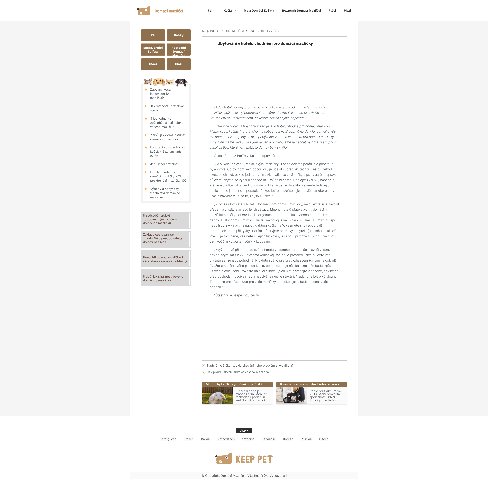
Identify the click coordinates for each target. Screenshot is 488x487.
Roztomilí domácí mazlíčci (301, 10)
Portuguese (168, 439)
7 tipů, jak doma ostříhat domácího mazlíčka (167, 137)
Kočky (228, 10)
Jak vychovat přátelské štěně (167, 108)
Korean (288, 439)
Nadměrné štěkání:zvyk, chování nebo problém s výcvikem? (250, 365)
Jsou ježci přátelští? (164, 164)
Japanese (269, 439)
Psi (210, 10)
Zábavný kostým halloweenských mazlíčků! (162, 93)
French (188, 439)
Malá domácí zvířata (259, 10)
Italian (205, 439)
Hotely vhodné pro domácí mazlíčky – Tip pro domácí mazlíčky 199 (168, 176)
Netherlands (226, 439)
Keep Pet (208, 31)
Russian (306, 439)
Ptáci (332, 10)
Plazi (347, 10)
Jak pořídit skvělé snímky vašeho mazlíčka (238, 372)
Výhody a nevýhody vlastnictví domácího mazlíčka (165, 193)
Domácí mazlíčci (232, 31)
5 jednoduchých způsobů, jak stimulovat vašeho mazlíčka (167, 122)
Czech (323, 439)
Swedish (248, 439)
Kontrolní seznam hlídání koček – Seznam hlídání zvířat (167, 151)
